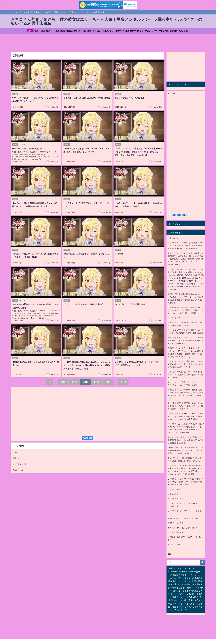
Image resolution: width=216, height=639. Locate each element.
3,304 (74, 382)
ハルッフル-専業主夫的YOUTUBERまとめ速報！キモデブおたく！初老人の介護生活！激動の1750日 (185, 374)
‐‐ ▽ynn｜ (23, 144)
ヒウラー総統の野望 (176, 532)
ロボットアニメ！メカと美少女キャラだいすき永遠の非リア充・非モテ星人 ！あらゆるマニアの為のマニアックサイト (185, 364)
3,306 (96, 382)
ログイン (16, 452)
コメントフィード (20, 464)
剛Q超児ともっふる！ (176, 523)
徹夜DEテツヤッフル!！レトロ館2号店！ (184, 518)
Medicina (119, 254)
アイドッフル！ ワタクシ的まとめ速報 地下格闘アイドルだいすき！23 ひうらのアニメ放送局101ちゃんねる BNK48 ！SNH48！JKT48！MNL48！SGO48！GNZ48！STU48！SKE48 (185, 258)
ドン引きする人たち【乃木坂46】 (130, 98)
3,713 (123, 382)
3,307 (108, 382)
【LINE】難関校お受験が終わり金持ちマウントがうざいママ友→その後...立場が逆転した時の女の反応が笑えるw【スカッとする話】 (87, 365)
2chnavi (171, 94)
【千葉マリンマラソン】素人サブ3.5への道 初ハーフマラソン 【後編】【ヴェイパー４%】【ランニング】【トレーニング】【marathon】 (138, 151)
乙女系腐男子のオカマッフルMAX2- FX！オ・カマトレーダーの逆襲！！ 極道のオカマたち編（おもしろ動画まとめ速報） (185, 310)
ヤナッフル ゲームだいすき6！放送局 (182, 528)
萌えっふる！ (173, 494)
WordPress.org (18, 470)
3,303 (63, 382)
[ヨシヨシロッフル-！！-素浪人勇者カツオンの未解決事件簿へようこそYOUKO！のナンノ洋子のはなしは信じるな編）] (186, 450)
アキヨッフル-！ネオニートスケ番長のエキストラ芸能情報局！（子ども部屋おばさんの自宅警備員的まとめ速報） (185, 440)
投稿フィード (18, 458)
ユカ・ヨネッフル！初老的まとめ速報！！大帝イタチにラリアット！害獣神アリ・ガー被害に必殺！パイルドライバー (185, 406)
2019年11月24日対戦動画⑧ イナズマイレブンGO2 (86, 254)
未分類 (15, 94)
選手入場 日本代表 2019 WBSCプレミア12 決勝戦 (87, 98)
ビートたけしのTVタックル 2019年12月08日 (84, 304)
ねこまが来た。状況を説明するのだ (131, 304)
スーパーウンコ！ (175, 318)
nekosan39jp (54, 107)
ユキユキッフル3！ (175, 489)
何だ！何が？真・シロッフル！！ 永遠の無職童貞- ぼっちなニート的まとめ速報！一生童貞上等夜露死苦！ (185, 340)
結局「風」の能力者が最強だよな (27, 148)
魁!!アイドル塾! (174, 544)
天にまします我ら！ (176, 498)
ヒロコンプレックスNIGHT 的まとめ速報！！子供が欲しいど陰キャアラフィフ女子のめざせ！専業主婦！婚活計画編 (186, 481)
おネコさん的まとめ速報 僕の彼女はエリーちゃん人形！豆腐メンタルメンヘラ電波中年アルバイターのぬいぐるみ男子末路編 (185, 245)
